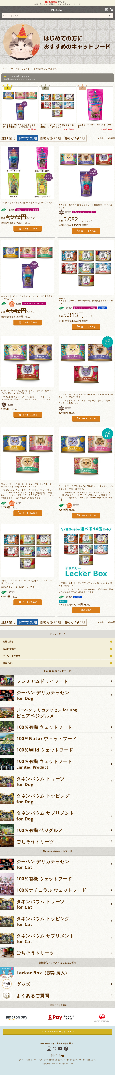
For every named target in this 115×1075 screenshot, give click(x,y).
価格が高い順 (74, 138)
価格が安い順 (50, 138)
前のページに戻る (58, 1004)
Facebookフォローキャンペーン (59, 1031)
